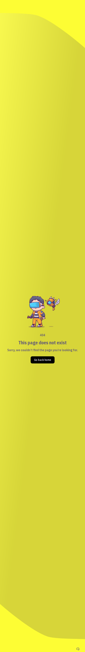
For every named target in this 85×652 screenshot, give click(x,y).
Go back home (42, 360)
